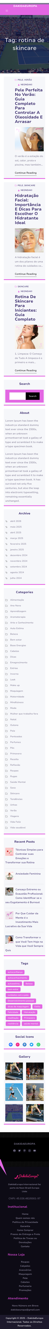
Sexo (13, 787)
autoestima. (14, 983)
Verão (28, 79)
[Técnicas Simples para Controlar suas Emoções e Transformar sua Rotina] (9, 852)
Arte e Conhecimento (21, 622)
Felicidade (13, 1012)
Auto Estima (17, 628)
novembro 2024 (18, 561)
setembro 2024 (18, 566)
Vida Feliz (15, 821)
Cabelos (14, 651)
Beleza (14, 634)
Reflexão (15, 765)
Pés (12, 747)
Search (32, 396)
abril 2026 (15, 521)
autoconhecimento (17, 977)
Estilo (37, 1006)
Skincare (29, 185)
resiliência (13, 1023)
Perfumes (15, 742)
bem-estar (13, 989)
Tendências (16, 799)
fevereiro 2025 (18, 543)
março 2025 (16, 538)
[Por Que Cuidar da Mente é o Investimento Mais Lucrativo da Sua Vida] (9, 916)
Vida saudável (18, 827)
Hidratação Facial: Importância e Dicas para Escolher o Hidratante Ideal (28, 209)
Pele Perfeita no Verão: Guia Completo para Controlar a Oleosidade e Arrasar (29, 106)
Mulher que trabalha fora (24, 713)
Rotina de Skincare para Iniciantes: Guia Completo (26, 308)
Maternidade (17, 696)
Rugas (13, 776)
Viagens (14, 816)
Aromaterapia (17, 617)
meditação (13, 1018)
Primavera (16, 753)
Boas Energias (18, 645)
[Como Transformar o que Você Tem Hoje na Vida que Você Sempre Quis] (9, 940)
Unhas (13, 804)
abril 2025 (15, 532)
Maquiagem (16, 691)
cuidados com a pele (18, 995)
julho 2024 (16, 578)
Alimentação (17, 599)
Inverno (14, 673)
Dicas (13, 656)
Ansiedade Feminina (28, 873)
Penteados (16, 736)
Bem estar (16, 639)
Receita (14, 759)
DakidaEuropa (25, 6)
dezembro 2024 (18, 555)
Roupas (14, 770)
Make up (15, 685)
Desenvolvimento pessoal (21, 1000)
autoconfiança (15, 972)
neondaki (26, 84)
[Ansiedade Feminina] (9, 876)
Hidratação (29, 1012)
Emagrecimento (18, 662)
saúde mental (31, 1023)
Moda (13, 708)
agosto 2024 (17, 572)
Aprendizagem (18, 611)
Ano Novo (15, 605)
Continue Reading (26, 172)
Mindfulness (17, 702)
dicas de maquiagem (18, 1006)
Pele (20, 79)
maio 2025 (16, 526)
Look (12, 679)
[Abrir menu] (7, 11)
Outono (14, 725)
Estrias (14, 668)
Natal (13, 719)
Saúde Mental (18, 782)
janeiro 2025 (17, 549)
